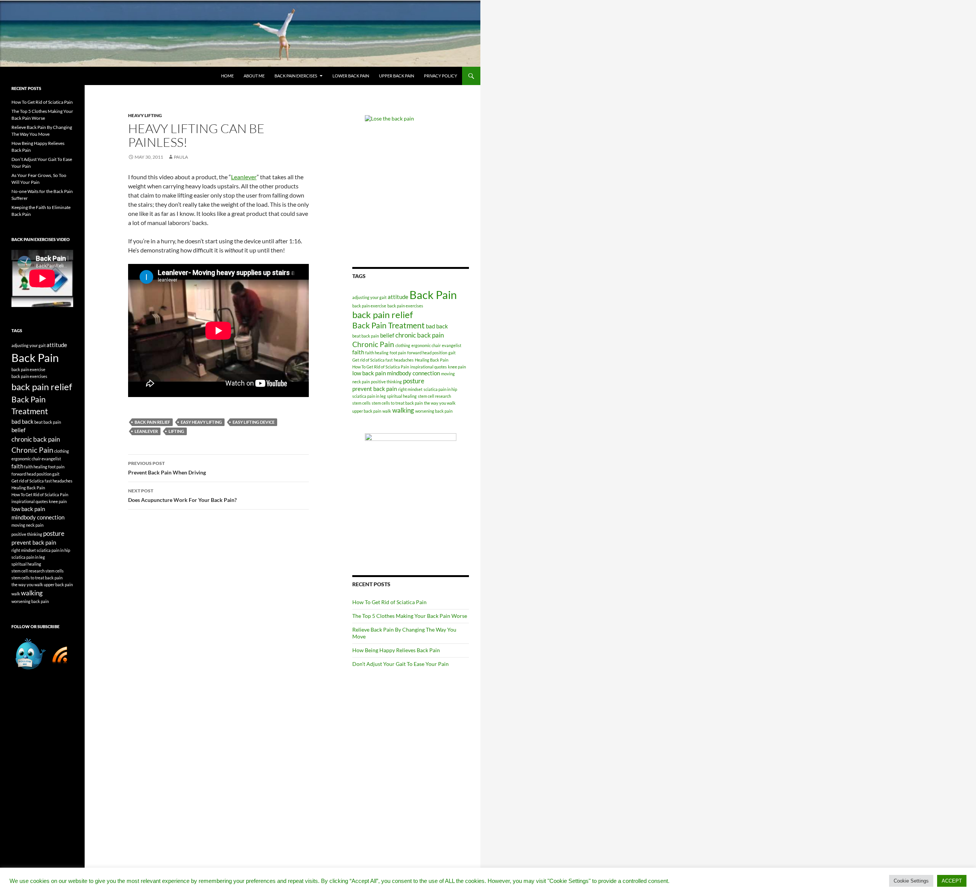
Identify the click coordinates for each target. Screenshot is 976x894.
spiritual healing (402, 396)
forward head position (427, 352)
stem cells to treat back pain (397, 402)
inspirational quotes (428, 366)
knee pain (457, 366)
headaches (404, 359)
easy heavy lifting (201, 422)
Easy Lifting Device (253, 422)
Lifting (176, 431)
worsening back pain (434, 410)
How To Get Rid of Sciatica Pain (380, 366)
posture (413, 381)
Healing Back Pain (431, 359)
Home (227, 75)
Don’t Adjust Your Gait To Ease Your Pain (400, 664)
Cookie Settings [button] (911, 881)
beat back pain (365, 335)
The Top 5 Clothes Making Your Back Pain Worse (409, 616)
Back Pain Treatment (388, 325)
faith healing (376, 352)
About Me (254, 75)
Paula (181, 157)
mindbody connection (413, 373)
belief (387, 335)
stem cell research (434, 396)
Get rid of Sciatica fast (372, 359)
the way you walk (440, 402)
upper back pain (366, 410)
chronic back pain (419, 335)
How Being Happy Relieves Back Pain (396, 650)
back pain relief (152, 422)
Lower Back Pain (350, 75)
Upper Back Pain (396, 75)
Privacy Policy (440, 75)
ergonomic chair (426, 345)
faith (358, 352)
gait (452, 352)
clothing (402, 345)
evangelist (451, 345)
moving (448, 373)
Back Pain (433, 294)
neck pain (361, 381)
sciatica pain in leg (369, 396)
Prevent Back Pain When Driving (167, 468)
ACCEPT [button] (952, 881)
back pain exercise (369, 305)
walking (403, 410)
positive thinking (386, 381)
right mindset (410, 389)
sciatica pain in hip (440, 389)
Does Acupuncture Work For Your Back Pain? (182, 495)
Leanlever (244, 176)
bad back (437, 326)
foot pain (398, 352)
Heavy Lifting (145, 115)
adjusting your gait (369, 297)
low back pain (369, 373)
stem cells (361, 402)
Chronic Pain (373, 344)
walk (386, 410)
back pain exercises (405, 305)
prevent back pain (374, 389)
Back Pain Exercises (295, 75)
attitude (398, 297)
